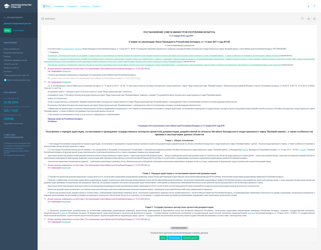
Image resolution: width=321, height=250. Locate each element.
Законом (251, 213)
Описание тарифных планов (15, 60)
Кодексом (64, 213)
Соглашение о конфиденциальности (17, 146)
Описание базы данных (13, 53)
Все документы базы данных (14, 155)
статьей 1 (303, 150)
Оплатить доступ (11, 64)
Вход (7, 30)
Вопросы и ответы (11, 68)
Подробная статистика (13, 123)
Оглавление (59, 6)
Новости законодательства (18, 80)
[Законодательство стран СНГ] (19, 6)
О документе (72, 6)
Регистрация (18, 30)
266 (147, 69)
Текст (48, 6)
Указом (245, 150)
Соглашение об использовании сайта (17, 143)
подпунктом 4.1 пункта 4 (72, 49)
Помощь (7, 56)
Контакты (8, 72)
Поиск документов (11, 49)
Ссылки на (85, 6)
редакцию (66, 71)
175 (138, 78)
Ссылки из (96, 6)
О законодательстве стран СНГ (16, 75)
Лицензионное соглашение (13, 148)
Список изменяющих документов (180, 45)
